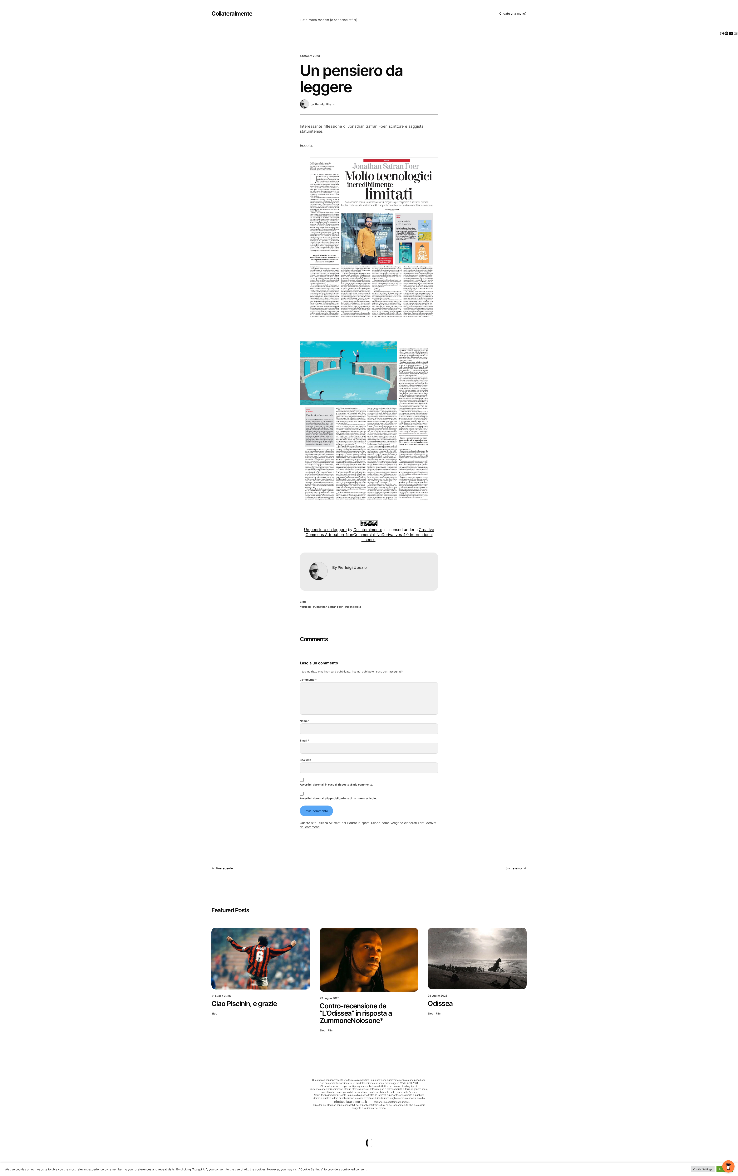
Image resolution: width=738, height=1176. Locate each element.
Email (304, 740)
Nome (305, 720)
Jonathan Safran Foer (367, 126)
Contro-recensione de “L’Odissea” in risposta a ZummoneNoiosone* (356, 1013)
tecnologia (354, 606)
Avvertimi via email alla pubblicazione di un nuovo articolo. (338, 798)
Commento (308, 679)
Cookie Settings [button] (702, 1169)
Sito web (305, 760)
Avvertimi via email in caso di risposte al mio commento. (336, 784)
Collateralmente (231, 13)
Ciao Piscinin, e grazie (244, 1003)
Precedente (224, 868)
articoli (306, 606)
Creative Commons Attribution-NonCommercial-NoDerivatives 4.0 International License (370, 534)
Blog (303, 601)
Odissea (440, 1003)
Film (330, 1030)
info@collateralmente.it (350, 1102)
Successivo (513, 868)
